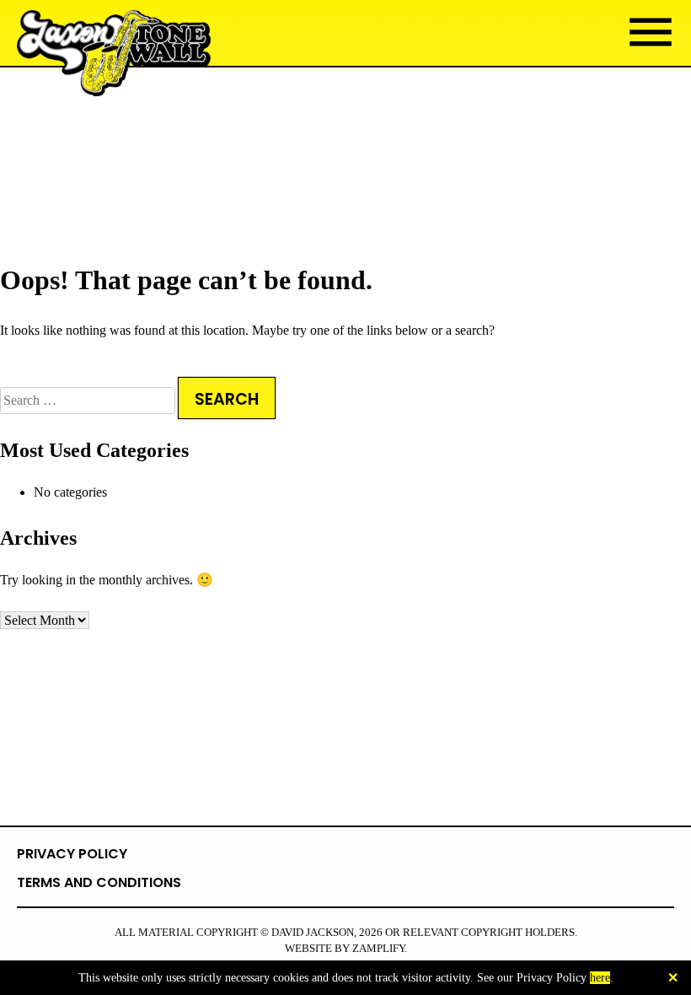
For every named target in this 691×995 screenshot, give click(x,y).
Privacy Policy (72, 853)
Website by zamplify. (346, 949)
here (600, 977)
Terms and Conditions (99, 882)
